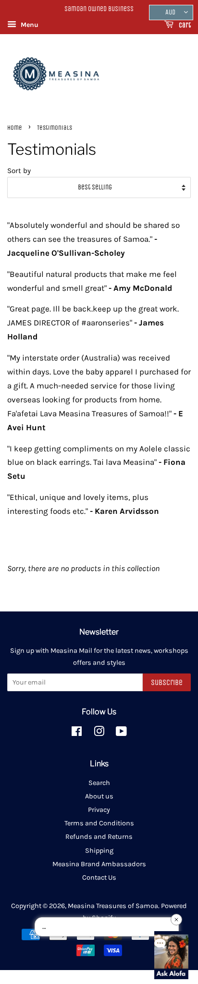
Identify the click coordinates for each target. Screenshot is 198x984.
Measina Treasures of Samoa (113, 906)
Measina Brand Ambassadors (99, 864)
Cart (184, 25)
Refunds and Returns (99, 837)
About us (99, 796)
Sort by (19, 170)
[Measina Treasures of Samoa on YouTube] (121, 733)
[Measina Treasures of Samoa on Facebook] (76, 733)
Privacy (99, 810)
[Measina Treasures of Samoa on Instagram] (99, 733)
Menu (28, 25)
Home (14, 127)
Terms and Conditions (99, 823)
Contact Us (99, 877)
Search (99, 783)
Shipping (99, 851)
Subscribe (167, 682)
